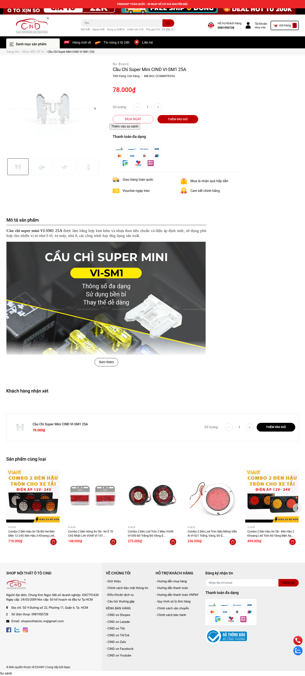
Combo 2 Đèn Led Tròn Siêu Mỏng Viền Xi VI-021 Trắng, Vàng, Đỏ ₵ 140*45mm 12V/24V (212, 535)
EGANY (39, 667)
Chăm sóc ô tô (135, 29)
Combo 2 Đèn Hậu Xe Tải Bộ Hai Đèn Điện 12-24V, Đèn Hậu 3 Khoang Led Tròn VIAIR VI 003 (31, 535)
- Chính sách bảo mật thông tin (127, 588)
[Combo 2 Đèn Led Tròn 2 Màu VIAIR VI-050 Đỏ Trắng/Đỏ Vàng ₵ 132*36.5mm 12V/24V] (152, 496)
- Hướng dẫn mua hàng (171, 581)
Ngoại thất (99, 29)
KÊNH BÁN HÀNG (118, 608)
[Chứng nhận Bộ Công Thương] (226, 636)
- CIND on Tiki (115, 628)
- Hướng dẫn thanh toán (172, 588)
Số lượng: (120, 107)
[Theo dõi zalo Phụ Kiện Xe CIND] (17, 629)
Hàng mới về (81, 42)
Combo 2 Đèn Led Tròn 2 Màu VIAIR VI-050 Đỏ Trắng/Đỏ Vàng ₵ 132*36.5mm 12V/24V (150, 535)
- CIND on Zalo (116, 642)
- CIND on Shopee (118, 615)
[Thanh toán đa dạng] (138, 156)
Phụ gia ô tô (153, 29)
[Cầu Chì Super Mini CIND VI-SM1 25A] (53, 108)
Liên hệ (147, 42)
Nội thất (85, 29)
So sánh (6, 673)
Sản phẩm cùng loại (26, 459)
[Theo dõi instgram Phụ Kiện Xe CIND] (25, 629)
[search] (168, 23)
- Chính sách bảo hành (171, 615)
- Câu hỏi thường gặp (120, 601)
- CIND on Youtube (118, 655)
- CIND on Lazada (118, 622)
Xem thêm (106, 362)
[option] (53, 108)
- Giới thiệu (113, 581)
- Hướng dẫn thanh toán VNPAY (177, 595)
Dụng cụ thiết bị (116, 29)
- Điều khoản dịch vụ (120, 595)
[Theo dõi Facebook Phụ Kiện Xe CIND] (8, 629)
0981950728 (226, 27)
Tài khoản (261, 23)
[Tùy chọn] (53, 542)
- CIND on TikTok (117, 635)
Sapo (67, 667)
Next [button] (95, 108)
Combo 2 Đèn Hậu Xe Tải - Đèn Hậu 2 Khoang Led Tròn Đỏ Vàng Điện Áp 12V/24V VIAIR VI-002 (270, 535)
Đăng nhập (260, 27)
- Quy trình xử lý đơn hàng (173, 601)
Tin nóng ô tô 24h (116, 42)
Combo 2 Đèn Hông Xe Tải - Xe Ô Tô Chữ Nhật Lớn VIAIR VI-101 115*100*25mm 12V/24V (90, 535)
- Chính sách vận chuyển (172, 608)
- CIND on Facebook (120, 649)
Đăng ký (289, 583)
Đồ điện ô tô (169, 29)
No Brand (121, 64)
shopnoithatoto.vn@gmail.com (42, 621)
